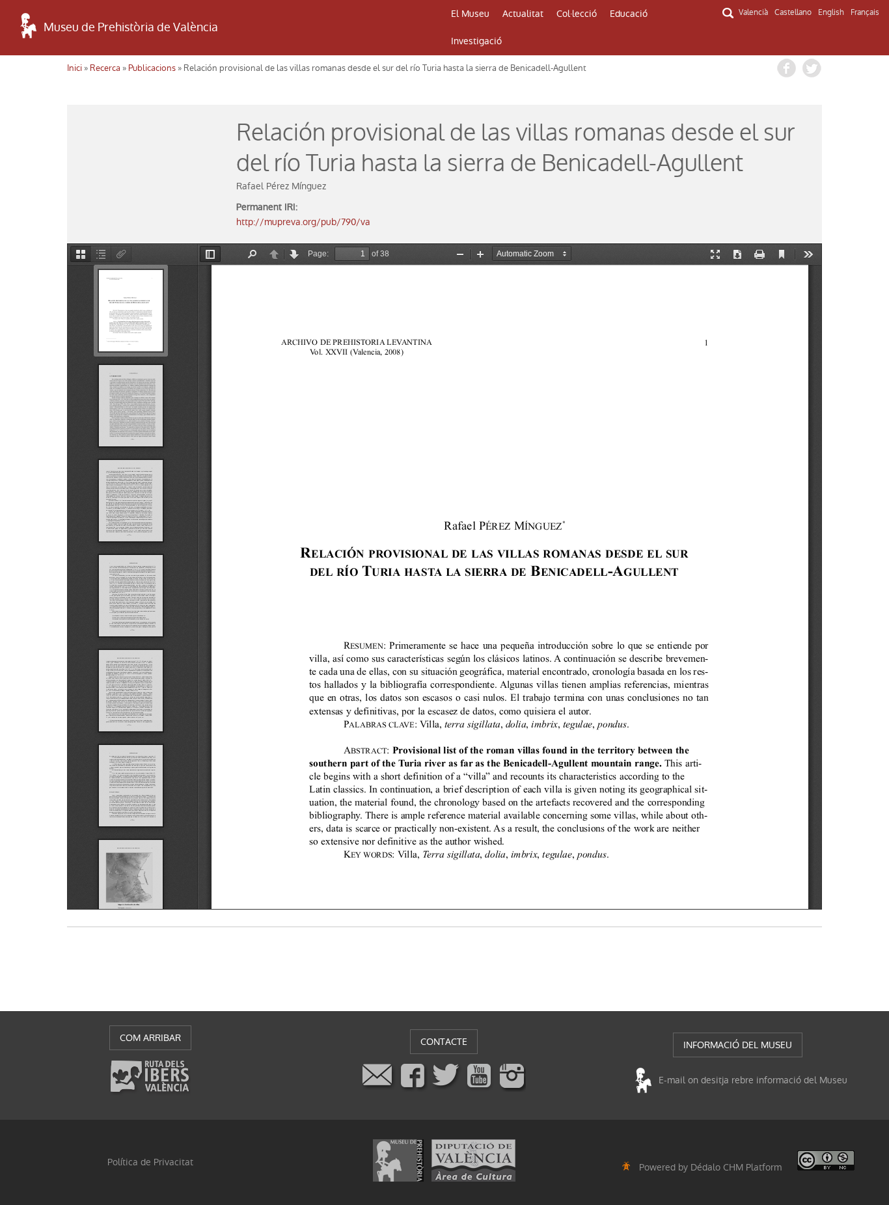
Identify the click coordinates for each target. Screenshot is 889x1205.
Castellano (793, 12)
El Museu (470, 13)
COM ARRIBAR (150, 1037)
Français (865, 12)
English (831, 12)
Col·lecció (576, 13)
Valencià (753, 12)
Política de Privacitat (150, 1162)
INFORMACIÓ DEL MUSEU (737, 1044)
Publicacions (152, 68)
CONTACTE (443, 1041)
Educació (629, 13)
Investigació (476, 40)
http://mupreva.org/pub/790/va (303, 221)
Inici (74, 68)
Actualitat (522, 13)
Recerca (105, 68)
